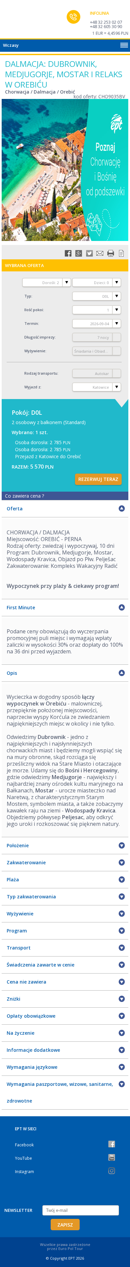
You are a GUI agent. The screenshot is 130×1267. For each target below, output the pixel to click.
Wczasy (11, 45)
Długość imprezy (39, 337)
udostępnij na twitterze (89, 253)
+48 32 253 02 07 (106, 22)
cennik (121, 253)
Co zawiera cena (24, 496)
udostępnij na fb (68, 253)
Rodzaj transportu (40, 373)
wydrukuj (110, 253)
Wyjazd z (32, 386)
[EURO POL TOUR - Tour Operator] (18, 21)
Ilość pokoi (33, 309)
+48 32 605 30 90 (106, 26)
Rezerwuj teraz (98, 479)
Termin (31, 323)
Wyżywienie (34, 350)
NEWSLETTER (18, 1210)
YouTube (23, 1158)
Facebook (24, 1145)
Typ (27, 295)
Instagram (24, 1171)
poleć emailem (100, 253)
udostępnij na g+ (78, 253)
